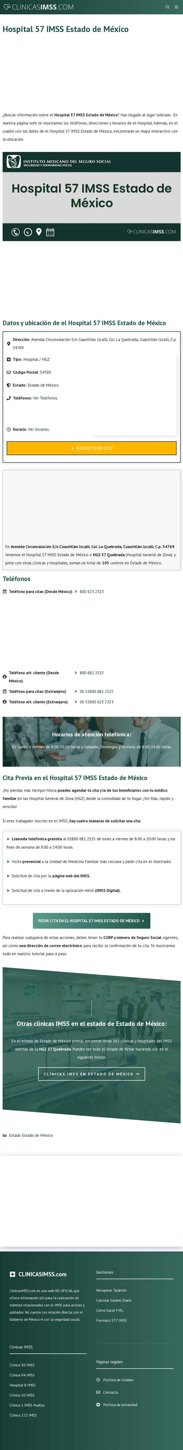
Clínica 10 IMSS (22, 1395)
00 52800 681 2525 (96, 691)
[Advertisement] (92, 75)
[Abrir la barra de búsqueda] (167, 7)
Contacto (110, 1392)
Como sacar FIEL (110, 1310)
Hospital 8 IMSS (23, 1385)
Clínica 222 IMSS (23, 1415)
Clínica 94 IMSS (22, 1375)
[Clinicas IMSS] (38, 7)
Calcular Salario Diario (114, 1300)
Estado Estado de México (31, 1135)
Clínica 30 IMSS (22, 1365)
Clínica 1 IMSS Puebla (27, 1405)
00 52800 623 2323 (96, 702)
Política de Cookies (118, 1379)
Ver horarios (38, 429)
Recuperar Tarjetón (111, 1290)
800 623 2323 (92, 591)
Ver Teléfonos (45, 398)
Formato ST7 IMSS (111, 1320)
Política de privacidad (120, 1404)
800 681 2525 (92, 672)
